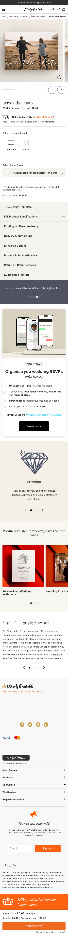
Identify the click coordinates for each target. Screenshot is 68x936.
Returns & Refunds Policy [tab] (20, 265)
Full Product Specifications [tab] (21, 216)
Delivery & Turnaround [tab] (18, 236)
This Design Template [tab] (18, 207)
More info (49, 121)
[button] (52, 90)
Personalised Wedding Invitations (17, 593)
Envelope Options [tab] (15, 245)
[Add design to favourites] (58, 25)
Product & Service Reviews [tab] (21, 255)
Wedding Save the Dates (33, 16)
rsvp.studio (16, 757)
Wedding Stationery (9, 16)
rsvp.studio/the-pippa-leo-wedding (43, 414)
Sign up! (48, 848)
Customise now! (34, 925)
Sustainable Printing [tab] (17, 274)
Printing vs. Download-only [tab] (21, 226)
